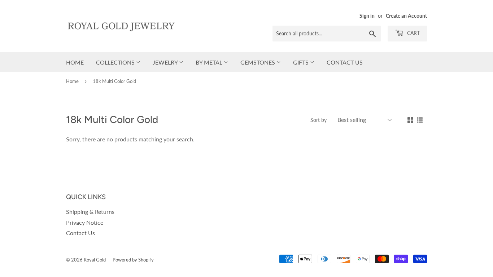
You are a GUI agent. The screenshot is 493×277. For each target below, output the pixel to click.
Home (75, 62)
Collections (116, 62)
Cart (413, 33)
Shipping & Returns (90, 211)
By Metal (210, 62)
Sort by (318, 120)
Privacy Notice (84, 222)
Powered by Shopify (133, 260)
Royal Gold (95, 260)
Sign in (367, 16)
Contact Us (345, 62)
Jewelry (166, 62)
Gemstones (258, 62)
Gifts (301, 62)
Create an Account (406, 16)
